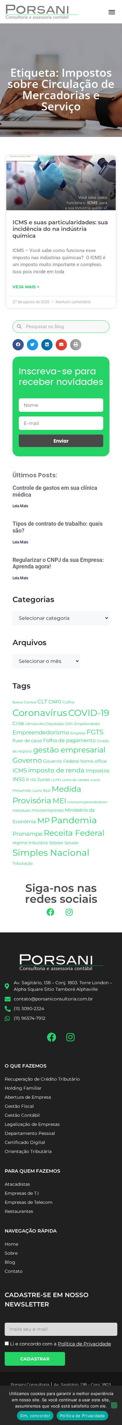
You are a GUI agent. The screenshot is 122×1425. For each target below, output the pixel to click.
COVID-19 (88, 713)
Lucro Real (41, 791)
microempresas (48, 810)
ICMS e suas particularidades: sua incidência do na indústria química (60, 229)
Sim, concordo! (35, 1415)
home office (93, 761)
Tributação (23, 863)
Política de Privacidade (82, 1415)
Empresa (77, 733)
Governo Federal (61, 761)
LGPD (56, 780)
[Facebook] (50, 912)
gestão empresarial (69, 749)
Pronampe (28, 833)
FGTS (95, 732)
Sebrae (56, 842)
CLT (42, 701)
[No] (114, 1405)
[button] (112, 11)
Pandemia (74, 820)
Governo (27, 760)
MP (43, 820)
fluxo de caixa (27, 740)
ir (27, 779)
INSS (19, 779)
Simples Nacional (51, 852)
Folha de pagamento (69, 740)
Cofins (68, 702)
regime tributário (30, 842)
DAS (69, 724)
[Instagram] (69, 912)
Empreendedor (87, 724)
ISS (33, 779)
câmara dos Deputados (44, 724)
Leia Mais (20, 506)
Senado (71, 843)
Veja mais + (26, 286)
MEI (59, 800)
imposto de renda (56, 770)
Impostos (97, 771)
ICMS (20, 770)
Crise (18, 723)
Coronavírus (40, 712)
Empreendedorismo (41, 732)
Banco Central (24, 702)
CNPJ (54, 702)
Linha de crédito (75, 780)
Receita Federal (74, 833)
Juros (43, 779)
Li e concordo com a (60, 1344)
